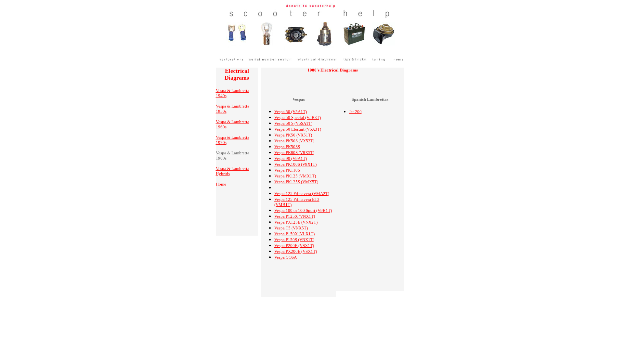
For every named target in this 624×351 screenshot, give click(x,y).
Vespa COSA (285, 257)
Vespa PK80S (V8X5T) (294, 152)
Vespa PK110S (287, 170)
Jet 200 (355, 111)
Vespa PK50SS (287, 146)
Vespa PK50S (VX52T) (294, 140)
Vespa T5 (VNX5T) (291, 228)
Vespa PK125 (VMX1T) (295, 176)
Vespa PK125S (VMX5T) (296, 181)
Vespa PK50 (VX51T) (293, 135)
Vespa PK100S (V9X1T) (295, 164)
